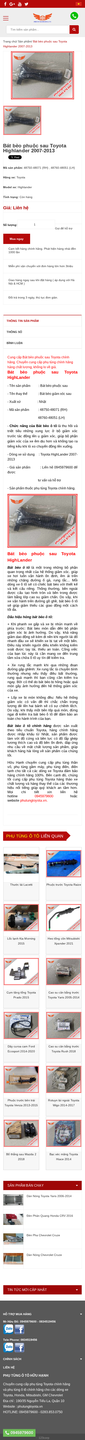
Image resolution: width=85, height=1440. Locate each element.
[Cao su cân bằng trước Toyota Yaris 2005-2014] (63, 971)
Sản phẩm (24, 41)
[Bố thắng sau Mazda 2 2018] (21, 1133)
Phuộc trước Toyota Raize (63, 884)
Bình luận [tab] (14, 343)
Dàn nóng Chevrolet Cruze (44, 1255)
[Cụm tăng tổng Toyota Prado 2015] (21, 971)
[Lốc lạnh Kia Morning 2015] (21, 917)
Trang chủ (9, 41)
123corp (44, 1437)
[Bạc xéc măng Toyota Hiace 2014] (63, 1133)
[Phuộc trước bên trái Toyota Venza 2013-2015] (21, 1079)
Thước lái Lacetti (21, 884)
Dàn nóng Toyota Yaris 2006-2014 (49, 1196)
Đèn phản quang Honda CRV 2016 (50, 1215)
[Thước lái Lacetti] (21, 863)
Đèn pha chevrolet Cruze (43, 1235)
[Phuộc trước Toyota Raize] (63, 863)
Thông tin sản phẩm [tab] (23, 320)
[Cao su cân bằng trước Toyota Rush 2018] (63, 1025)
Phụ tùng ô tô (23, 836)
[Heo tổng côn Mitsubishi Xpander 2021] (63, 917)
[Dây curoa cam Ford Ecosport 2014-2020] (21, 1025)
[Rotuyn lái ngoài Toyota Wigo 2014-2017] (63, 1079)
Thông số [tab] (14, 332)
